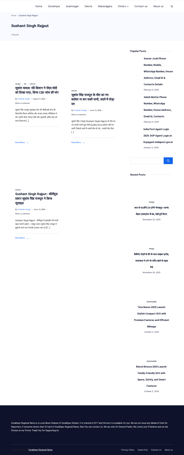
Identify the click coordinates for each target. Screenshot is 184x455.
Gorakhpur (54, 6)
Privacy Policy (127, 450)
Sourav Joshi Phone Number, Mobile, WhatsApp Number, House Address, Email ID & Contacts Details (158, 71)
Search (168, 160)
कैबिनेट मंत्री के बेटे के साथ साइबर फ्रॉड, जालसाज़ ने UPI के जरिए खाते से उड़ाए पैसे (151, 261)
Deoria (88, 6)
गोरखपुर (18, 84)
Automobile (152, 301)
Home (38, 6)
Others (122, 6)
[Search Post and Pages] (172, 6)
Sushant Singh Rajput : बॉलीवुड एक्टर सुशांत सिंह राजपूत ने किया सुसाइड (36, 198)
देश (25, 84)
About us (158, 6)
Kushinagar (72, 6)
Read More (20, 142)
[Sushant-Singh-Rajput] (93, 86)
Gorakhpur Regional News (41, 450)
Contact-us (140, 6)
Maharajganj (105, 6)
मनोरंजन (32, 84)
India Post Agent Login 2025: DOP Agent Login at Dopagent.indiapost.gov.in (158, 136)
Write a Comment (22, 103)
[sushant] (37, 185)
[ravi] (37, 79)
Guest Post (143, 450)
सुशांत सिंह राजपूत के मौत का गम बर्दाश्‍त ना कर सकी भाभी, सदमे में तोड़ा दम (92, 99)
